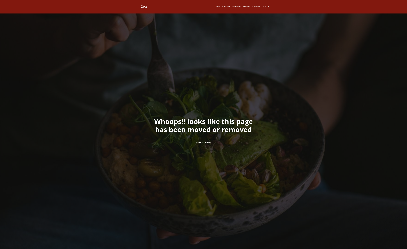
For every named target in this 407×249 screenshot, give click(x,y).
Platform (236, 6)
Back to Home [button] (203, 142)
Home (217, 6)
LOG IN (266, 6)
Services (226, 6)
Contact (256, 6)
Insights (246, 6)
